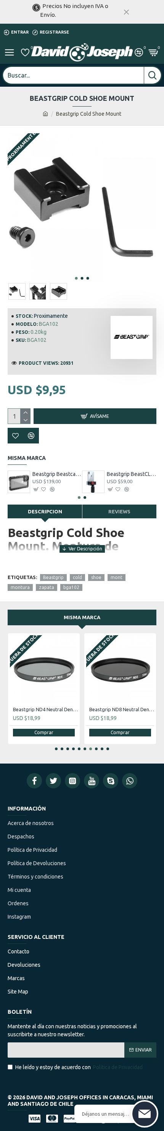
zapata (46, 587)
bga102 (71, 587)
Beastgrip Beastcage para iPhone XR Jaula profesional (57, 474)
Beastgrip (53, 577)
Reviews (119, 511)
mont (116, 577)
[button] (76, 278)
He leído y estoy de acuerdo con (79, 1067)
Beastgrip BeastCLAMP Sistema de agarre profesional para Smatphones (132, 474)
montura (20, 587)
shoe (96, 577)
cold (77, 577)
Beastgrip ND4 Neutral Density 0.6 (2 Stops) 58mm (45, 709)
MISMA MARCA (82, 617)
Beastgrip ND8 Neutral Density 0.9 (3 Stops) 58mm (121, 709)
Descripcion (45, 511)
